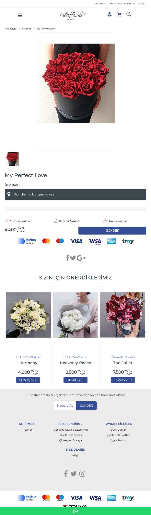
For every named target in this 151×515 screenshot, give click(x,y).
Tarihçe (28, 429)
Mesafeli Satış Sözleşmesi (70, 429)
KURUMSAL (28, 424)
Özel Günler (118, 429)
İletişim (142, 3)
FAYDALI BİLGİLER (118, 424)
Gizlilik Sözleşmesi (70, 434)
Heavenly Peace (75, 363)
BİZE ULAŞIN (75, 449)
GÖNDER (86, 405)
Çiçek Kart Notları (118, 434)
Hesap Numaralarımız (122, 3)
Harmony (28, 363)
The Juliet (123, 363)
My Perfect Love (46, 28)
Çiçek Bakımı (118, 440)
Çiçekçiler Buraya (70, 440)
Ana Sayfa (10, 28)
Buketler (26, 28)
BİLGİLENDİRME (70, 424)
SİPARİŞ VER (28, 380)
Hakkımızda (101, 3)
